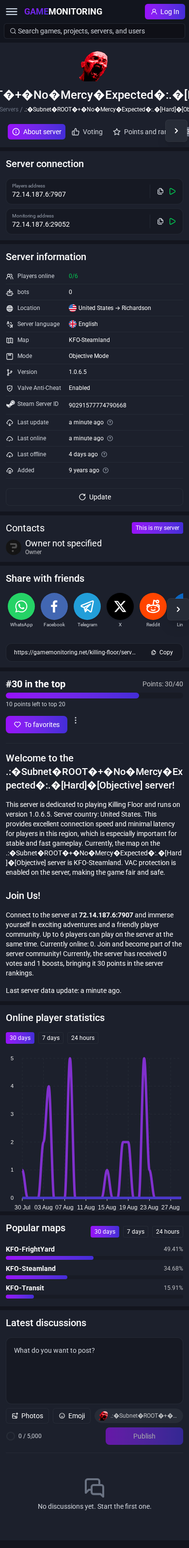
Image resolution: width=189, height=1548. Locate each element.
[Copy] (160, 191)
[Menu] (11, 11)
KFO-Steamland (89, 340)
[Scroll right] (176, 130)
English (88, 324)
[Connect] (172, 191)
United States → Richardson (115, 308)
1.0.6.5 (78, 372)
